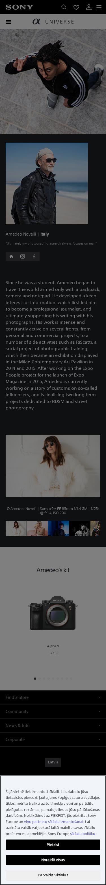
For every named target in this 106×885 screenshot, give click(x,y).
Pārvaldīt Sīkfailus (53, 875)
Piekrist (53, 844)
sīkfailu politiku (82, 833)
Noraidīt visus (53, 859)
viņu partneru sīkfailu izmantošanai (53, 821)
